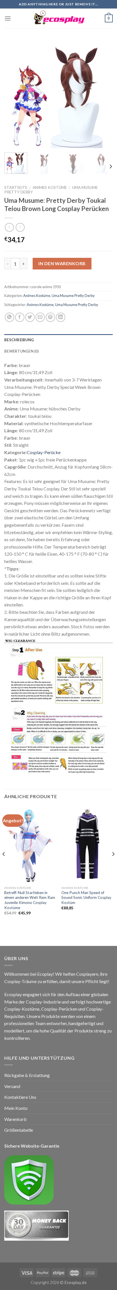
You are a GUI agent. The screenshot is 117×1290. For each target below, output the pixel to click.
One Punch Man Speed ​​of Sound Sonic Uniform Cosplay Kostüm (86, 897)
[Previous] (14, 94)
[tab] (58, 339)
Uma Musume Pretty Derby (73, 295)
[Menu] (7, 18)
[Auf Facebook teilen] (19, 317)
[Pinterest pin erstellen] (50, 317)
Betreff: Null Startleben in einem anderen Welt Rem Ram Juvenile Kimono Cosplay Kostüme (29, 900)
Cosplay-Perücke (43, 452)
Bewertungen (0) (21, 351)
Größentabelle (18, 1130)
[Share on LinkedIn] (60, 317)
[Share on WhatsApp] (9, 317)
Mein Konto (16, 1108)
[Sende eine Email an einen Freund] (40, 317)
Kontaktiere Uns (20, 1097)
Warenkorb (15, 1119)
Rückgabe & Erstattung (27, 1075)
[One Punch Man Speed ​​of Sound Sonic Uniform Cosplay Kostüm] (87, 844)
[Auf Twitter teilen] (30, 317)
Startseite (15, 187)
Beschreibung (19, 340)
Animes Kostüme (50, 187)
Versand (12, 1086)
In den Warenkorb (62, 263)
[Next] (103, 94)
